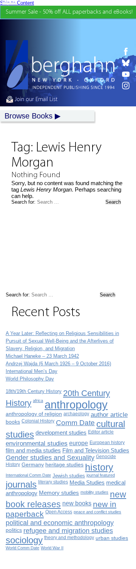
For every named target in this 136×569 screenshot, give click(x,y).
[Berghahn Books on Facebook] (125, 51)
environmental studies (37, 443)
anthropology (76, 404)
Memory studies (59, 493)
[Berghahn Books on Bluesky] (125, 63)
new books (76, 503)
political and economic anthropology (60, 523)
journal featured (101, 475)
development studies (61, 432)
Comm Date (75, 423)
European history (107, 442)
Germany (33, 465)
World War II (52, 548)
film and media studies (33, 450)
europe (78, 443)
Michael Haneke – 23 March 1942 (42, 356)
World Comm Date (22, 548)
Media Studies (87, 482)
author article (109, 414)
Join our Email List (35, 100)
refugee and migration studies (68, 531)
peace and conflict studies (97, 512)
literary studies (53, 482)
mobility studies (94, 492)
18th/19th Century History (34, 391)
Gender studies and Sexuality (50, 457)
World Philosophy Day (30, 379)
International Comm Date (28, 475)
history (99, 467)
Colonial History (38, 421)
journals (21, 484)
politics (14, 530)
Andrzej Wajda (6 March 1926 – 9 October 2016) (58, 363)
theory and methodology (69, 537)
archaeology (76, 413)
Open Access (58, 512)
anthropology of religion (34, 414)
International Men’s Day (31, 371)
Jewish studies (69, 476)
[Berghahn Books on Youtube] (125, 74)
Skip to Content (17, 3)
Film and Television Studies (95, 450)
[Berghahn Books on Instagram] (125, 85)
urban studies (112, 538)
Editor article (101, 431)
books (13, 422)
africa (38, 400)
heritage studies (64, 465)
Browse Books (29, 116)
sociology (24, 540)
